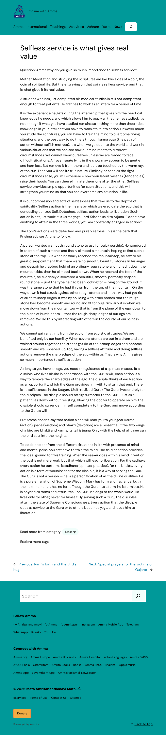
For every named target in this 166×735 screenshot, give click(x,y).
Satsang (70, 532)
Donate (22, 713)
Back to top (143, 724)
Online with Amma (43, 11)
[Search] (138, 595)
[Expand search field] (131, 26)
